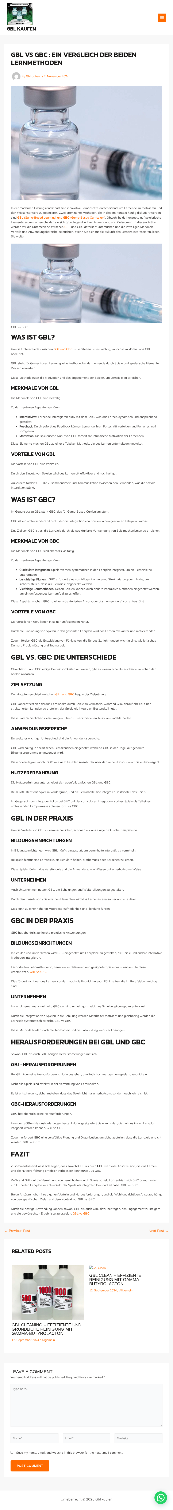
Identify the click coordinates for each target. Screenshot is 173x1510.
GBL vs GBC (38, 972)
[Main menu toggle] (162, 18)
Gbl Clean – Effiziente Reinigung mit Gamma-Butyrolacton (115, 1279)
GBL (67, 227)
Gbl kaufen (21, 28)
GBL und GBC (64, 694)
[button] (160, 1497)
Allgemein (48, 1340)
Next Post (158, 1230)
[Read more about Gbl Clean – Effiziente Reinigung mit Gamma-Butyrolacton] (97, 1268)
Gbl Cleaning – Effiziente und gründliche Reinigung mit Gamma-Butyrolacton (46, 1329)
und (63, 349)
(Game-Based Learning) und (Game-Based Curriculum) (61, 217)
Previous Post (17, 1230)
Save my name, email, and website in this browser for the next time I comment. (69, 1453)
